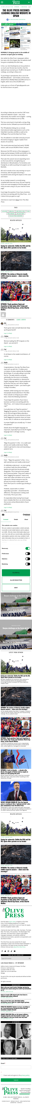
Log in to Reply (8, 333)
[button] (29, 958)
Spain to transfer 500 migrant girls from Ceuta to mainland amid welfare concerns (14, 995)
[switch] (27, 553)
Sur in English (11, 213)
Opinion (16, 7)
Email (3, 1063)
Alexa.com (4, 211)
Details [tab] (16, 519)
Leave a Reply (21, 320)
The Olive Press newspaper (15, 216)
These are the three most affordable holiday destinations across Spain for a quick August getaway (15, 1001)
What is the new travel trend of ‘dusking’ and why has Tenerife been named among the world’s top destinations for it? (16, 989)
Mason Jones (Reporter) (18, 19)
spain (28, 211)
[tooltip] (2, 951)
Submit (16, 1080)
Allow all (16, 572)
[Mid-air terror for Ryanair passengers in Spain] (16, 610)
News (17, 200)
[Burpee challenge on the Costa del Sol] (16, 595)
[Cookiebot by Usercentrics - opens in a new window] (23, 515)
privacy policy (25, 1075)
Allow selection (16, 580)
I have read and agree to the (16, 1075)
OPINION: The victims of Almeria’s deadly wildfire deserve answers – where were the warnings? (15, 276)
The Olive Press (20, 213)
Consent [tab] (5, 519)
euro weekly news (20, 211)
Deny (16, 587)
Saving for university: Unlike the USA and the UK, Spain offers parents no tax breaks (15, 247)
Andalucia (11, 211)
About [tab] (26, 519)
